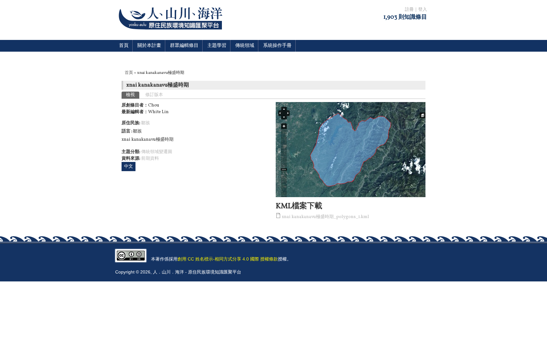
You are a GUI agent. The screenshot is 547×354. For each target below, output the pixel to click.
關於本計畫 (149, 45)
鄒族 (145, 123)
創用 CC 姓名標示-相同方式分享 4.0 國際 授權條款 (228, 258)
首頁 (124, 45)
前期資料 (150, 159)
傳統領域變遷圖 (156, 152)
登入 (422, 10)
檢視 (132, 95)
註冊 (409, 10)
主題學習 (216, 45)
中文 (128, 167)
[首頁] (171, 33)
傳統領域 (244, 45)
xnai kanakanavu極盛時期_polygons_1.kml (325, 217)
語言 (126, 131)
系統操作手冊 (277, 45)
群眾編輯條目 (184, 45)
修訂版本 (154, 95)
